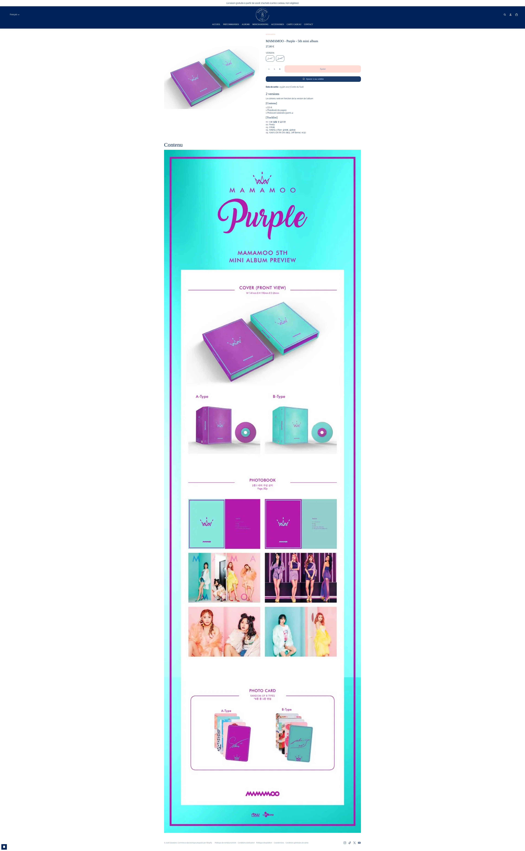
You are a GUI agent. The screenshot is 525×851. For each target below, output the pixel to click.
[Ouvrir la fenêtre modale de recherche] (505, 15)
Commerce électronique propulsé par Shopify (195, 843)
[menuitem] (216, 24)
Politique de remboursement (225, 843)
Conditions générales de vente (296, 843)
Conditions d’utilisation (246, 843)
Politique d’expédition (264, 843)
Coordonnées (279, 843)
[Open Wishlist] (4, 847)
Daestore (173, 843)
